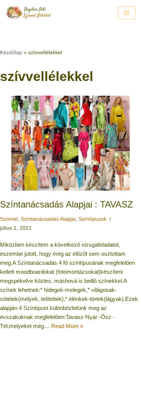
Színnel (9, 219)
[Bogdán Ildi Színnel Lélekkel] (28, 12)
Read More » (67, 326)
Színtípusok (92, 219)
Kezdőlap (11, 52)
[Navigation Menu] (126, 12)
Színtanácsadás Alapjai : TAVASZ (66, 204)
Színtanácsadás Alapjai (48, 219)
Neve (38, 398)
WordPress (95, 398)
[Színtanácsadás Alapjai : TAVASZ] (70, 143)
